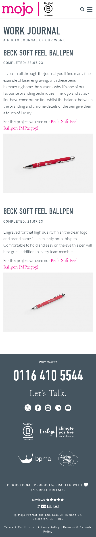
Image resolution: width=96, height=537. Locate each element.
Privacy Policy (49, 527)
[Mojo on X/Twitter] (28, 408)
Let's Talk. (48, 393)
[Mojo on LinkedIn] (58, 408)
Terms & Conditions (19, 527)
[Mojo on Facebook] (38, 408)
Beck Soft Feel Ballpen (38, 53)
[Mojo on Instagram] (48, 408)
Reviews (39, 500)
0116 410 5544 (48, 375)
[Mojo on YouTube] (68, 408)
